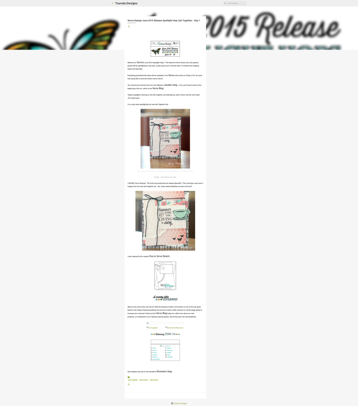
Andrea (169, 348)
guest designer (132, 380)
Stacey (155, 350)
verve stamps (144, 380)
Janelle (169, 352)
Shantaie (170, 357)
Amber (155, 355)
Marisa (155, 357)
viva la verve (154, 380)
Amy (168, 355)
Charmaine (156, 359)
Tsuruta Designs (126, 3)
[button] (129, 26)
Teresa (155, 352)
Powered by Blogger (180, 403)
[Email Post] (129, 378)
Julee (154, 348)
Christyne (170, 350)
